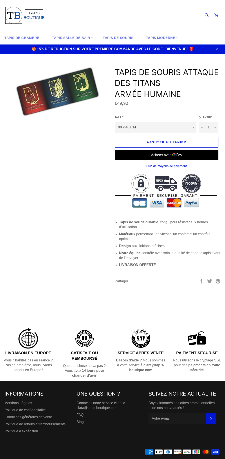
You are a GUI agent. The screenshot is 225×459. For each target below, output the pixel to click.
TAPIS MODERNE (161, 38)
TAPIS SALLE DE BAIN (71, 38)
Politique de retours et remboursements (34, 424)
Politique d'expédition (21, 431)
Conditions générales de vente (28, 417)
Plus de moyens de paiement (166, 166)
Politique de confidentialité (25, 410)
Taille (119, 117)
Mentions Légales (18, 403)
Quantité (205, 117)
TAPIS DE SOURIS (118, 38)
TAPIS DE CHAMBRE (22, 38)
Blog (80, 422)
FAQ (79, 415)
